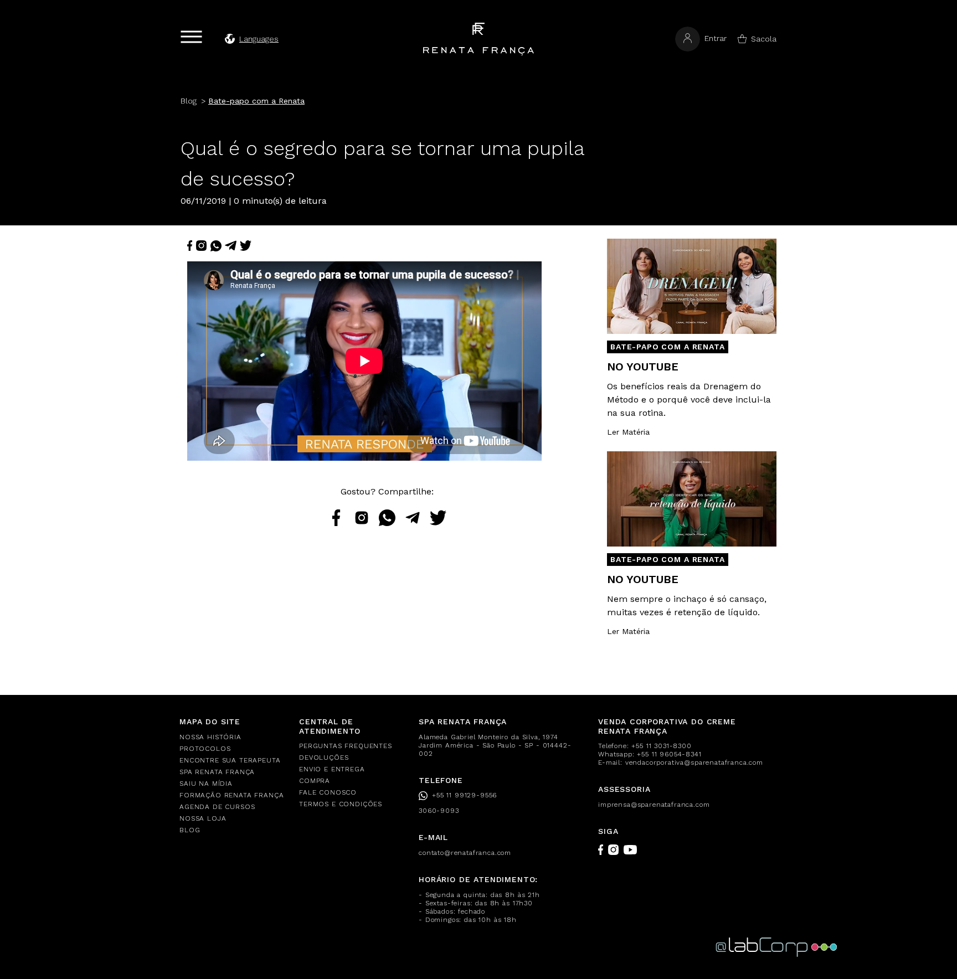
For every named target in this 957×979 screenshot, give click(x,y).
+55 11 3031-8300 (661, 746)
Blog (189, 830)
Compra (314, 781)
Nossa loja (202, 818)
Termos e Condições (340, 804)
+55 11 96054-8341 (669, 754)
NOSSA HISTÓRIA (210, 737)
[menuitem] (232, 737)
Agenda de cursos (217, 807)
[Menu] (191, 36)
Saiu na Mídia (206, 783)
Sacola (763, 38)
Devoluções (323, 757)
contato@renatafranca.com (465, 853)
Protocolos (204, 749)
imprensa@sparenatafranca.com (654, 804)
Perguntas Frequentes (345, 746)
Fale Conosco (328, 792)
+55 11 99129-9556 (464, 795)
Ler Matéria (628, 431)
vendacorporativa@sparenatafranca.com (694, 762)
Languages (259, 38)
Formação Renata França (231, 795)
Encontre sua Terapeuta (229, 760)
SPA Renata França (217, 772)
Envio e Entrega (332, 769)
